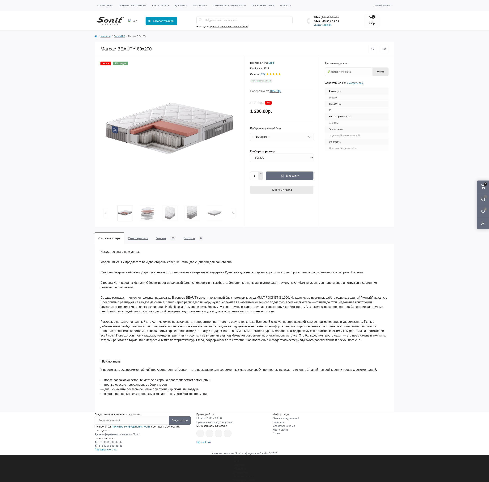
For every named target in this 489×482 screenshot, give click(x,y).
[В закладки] (372, 49)
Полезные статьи (263, 5)
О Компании (105, 5)
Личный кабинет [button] (383, 5)
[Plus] (261, 174)
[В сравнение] (384, 49)
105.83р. (275, 91)
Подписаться (180, 420)
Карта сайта (280, 429)
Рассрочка (200, 5)
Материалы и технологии (229, 5)
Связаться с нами (284, 425)
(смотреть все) (355, 82)
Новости (285, 5)
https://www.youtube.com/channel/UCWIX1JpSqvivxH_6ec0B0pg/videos (228, 433)
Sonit (271, 63)
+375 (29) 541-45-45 (326, 20)
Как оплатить (160, 5)
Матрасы (105, 36)
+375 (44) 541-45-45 (326, 17)
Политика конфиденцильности (131, 426)
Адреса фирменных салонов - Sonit (229, 26)
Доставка (181, 5)
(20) (263, 74)
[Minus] (261, 178)
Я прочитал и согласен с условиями (138, 426)
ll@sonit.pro (203, 442)
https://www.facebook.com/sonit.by (200, 433)
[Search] (200, 20)
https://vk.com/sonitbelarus (218, 433)
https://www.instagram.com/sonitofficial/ (209, 433)
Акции (276, 433)
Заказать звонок (322, 25)
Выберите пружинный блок (265, 128)
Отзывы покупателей (133, 5)
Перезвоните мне (106, 449)
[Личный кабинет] (483, 223)
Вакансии (279, 421)
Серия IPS (119, 36)
